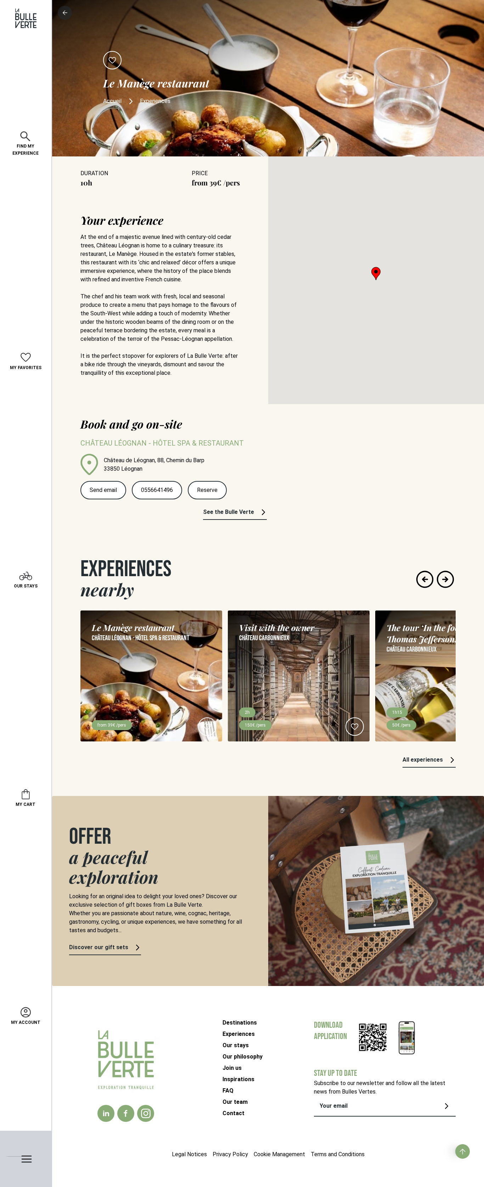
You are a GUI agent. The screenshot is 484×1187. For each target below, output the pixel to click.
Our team (235, 1102)
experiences (155, 101)
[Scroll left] (425, 579)
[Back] (65, 13)
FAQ (228, 1090)
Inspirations (238, 1079)
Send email (103, 490)
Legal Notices (189, 1154)
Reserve (207, 490)
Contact (233, 1113)
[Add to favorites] (112, 60)
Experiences (239, 1034)
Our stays (236, 1045)
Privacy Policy (230, 1154)
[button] (376, 273)
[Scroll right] (445, 579)
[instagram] (146, 1113)
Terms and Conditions (338, 1154)
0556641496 (157, 490)
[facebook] (126, 1113)
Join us (232, 1068)
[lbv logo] (25, 18)
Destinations (240, 1022)
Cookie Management (279, 1154)
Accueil (112, 101)
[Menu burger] (25, 1159)
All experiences (423, 759)
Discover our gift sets (98, 947)
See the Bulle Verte (228, 512)
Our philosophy (243, 1056)
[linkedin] (106, 1113)
